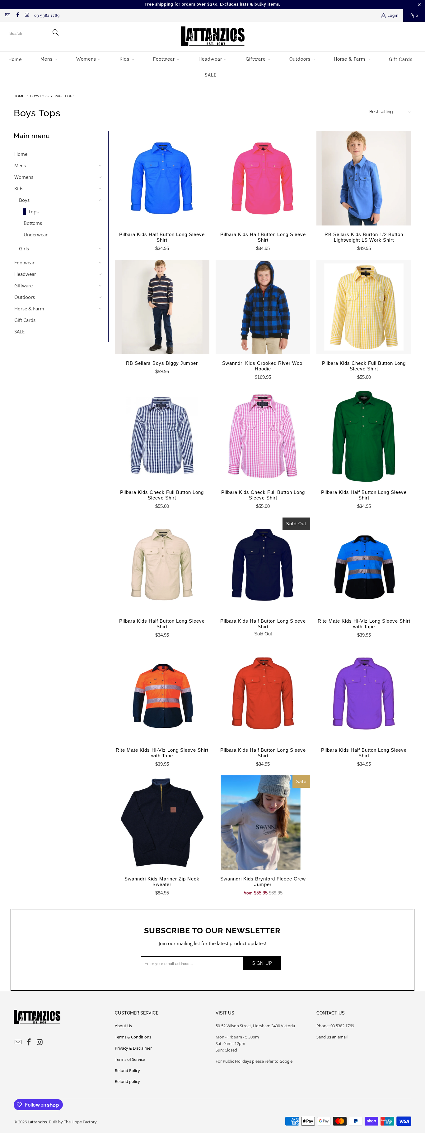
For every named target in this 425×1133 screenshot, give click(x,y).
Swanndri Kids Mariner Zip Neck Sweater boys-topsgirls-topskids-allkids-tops (162, 822)
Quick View (162, 191)
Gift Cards (24, 320)
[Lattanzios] (213, 36)
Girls (24, 248)
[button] (49, 59)
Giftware (23, 285)
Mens (20, 165)
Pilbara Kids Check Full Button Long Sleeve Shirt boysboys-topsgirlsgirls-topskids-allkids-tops (363, 307)
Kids (18, 188)
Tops (33, 211)
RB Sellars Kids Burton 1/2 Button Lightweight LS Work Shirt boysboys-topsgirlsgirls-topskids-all (363, 178)
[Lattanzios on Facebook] (17, 15)
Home (20, 154)
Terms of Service (130, 1059)
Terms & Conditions (133, 1037)
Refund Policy (127, 1070)
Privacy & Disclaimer (133, 1048)
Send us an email (332, 1037)
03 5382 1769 (47, 15)
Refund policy (127, 1081)
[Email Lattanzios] (7, 15)
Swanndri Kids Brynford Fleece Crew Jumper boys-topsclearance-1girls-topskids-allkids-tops (263, 822)
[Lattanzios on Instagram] (27, 15)
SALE (19, 331)
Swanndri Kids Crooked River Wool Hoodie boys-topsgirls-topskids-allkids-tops (263, 307)
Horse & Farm (29, 308)
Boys (24, 200)
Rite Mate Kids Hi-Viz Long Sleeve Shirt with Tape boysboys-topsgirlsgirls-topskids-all (363, 565)
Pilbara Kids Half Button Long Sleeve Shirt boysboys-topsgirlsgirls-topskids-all (162, 178)
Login (393, 15)
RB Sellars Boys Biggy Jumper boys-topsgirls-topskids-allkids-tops (162, 307)
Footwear (24, 262)
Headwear (25, 274)
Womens (23, 177)
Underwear (36, 234)
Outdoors (24, 297)
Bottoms (33, 223)
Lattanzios (37, 1122)
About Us (123, 1026)
